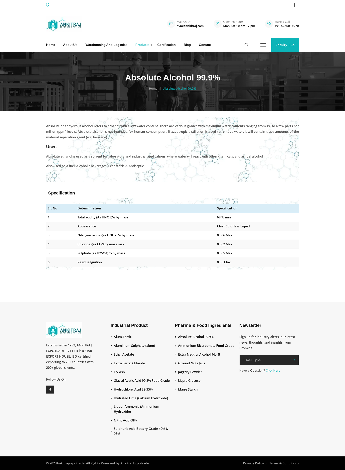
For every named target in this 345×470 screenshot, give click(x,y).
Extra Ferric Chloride (129, 363)
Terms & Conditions (284, 463)
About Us (70, 45)
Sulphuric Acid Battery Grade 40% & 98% (141, 431)
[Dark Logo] (64, 24)
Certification (166, 45)
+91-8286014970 (287, 26)
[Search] (246, 45)
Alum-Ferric (123, 337)
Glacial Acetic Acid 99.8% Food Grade (142, 380)
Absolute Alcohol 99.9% (196, 337)
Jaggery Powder (190, 372)
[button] (263, 45)
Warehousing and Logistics (106, 45)
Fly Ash (119, 372)
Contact (205, 45)
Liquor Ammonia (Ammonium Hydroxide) (136, 409)
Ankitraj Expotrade (134, 463)
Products (142, 45)
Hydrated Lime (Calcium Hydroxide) (141, 398)
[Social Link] (294, 5)
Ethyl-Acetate (124, 354)
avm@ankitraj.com (190, 26)
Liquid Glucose (189, 380)
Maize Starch (188, 389)
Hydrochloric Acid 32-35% (133, 389)
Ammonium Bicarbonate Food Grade (206, 345)
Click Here (273, 370)
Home (50, 45)
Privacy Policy (253, 463)
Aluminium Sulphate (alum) (134, 345)
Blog (187, 45)
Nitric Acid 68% (125, 420)
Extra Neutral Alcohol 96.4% (199, 354)
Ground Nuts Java (191, 363)
